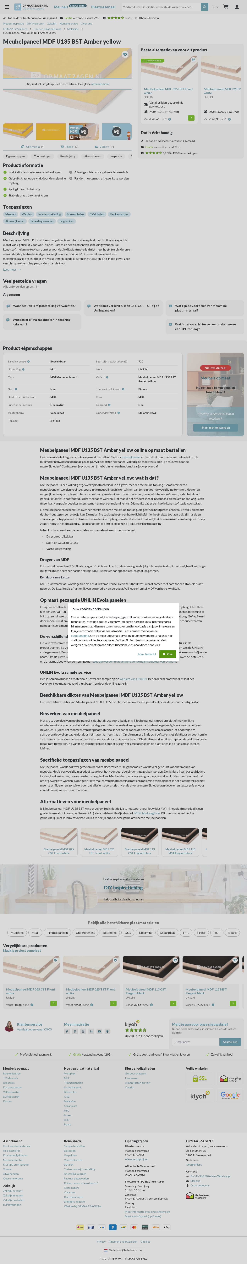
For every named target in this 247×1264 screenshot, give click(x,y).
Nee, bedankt (147, 654)
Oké (170, 654)
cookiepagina (80, 635)
